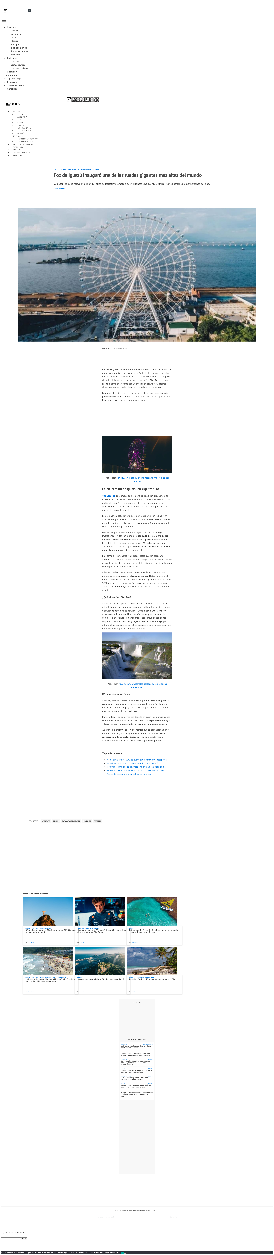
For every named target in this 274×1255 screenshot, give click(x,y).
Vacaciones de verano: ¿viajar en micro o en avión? (132, 763)
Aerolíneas (13, 89)
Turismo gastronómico (18, 63)
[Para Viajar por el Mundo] (83, 99)
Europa (15, 44)
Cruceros (12, 82)
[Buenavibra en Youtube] (16, 104)
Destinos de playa (136, 977)
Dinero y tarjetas (126, 1076)
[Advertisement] (106, 199)
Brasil (96, 169)
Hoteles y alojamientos (13, 73)
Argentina (16, 34)
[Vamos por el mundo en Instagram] (10, 104)
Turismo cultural (20, 68)
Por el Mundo (60, 169)
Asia (13, 37)
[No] (125, 1253)
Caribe (14, 41)
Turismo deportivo (85, 928)
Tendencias (124, 1059)
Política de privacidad (105, 1217)
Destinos (11, 27)
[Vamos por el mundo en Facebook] (7, 104)
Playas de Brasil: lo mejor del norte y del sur (128, 774)
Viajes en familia (59, 977)
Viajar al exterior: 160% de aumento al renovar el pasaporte (136, 759)
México (123, 1052)
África (14, 30)
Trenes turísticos (16, 85)
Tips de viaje (14, 78)
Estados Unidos (19, 51)
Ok (122, 1253)
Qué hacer (12, 58)
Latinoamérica (19, 48)
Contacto (173, 1217)
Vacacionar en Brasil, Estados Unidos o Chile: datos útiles (135, 770)
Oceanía (15, 54)
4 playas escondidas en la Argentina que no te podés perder (136, 766)
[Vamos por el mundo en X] (13, 104)
